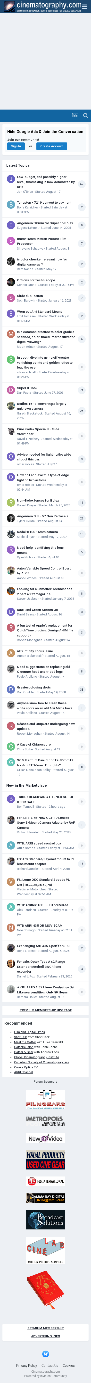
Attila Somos (26, 848)
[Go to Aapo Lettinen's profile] (11, 570)
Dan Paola (24, 392)
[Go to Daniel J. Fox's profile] (11, 964)
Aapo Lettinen (27, 578)
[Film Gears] (45, 1099)
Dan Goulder (25, 692)
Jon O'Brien (25, 191)
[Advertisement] (45, 61)
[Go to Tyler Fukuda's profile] (11, 518)
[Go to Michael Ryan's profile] (11, 534)
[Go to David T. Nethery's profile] (11, 431)
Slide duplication (30, 296)
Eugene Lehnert (28, 227)
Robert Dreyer (26, 505)
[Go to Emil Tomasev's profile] (11, 314)
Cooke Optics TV (26, 1067)
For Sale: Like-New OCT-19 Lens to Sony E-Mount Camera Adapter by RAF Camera (46, 822)
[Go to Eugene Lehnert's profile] (11, 225)
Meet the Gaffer (25, 1042)
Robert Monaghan (29, 640)
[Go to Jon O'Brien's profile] (11, 179)
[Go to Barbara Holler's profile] (11, 989)
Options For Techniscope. (36, 280)
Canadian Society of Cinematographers (41, 1062)
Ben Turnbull (25, 806)
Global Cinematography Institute (36, 1057)
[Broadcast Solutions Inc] (45, 1219)
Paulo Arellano (27, 676)
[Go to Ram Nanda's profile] (11, 261)
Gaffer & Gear (23, 1052)
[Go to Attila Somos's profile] (11, 845)
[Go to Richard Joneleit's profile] (11, 820)
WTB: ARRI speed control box (39, 843)
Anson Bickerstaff (29, 656)
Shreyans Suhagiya (30, 248)
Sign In (16, 146)
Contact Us (49, 1366)
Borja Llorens (26, 951)
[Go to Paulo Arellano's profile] (11, 669)
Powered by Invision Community (45, 1376)
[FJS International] (45, 1181)
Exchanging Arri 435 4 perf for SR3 (43, 946)
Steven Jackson (28, 598)
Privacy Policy (26, 1366)
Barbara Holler (27, 997)
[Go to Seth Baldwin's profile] (11, 298)
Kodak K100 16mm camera (37, 532)
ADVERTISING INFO (45, 1336)
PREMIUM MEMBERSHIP (45, 1328)
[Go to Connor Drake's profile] (11, 282)
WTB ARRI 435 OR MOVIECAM (40, 925)
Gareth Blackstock (30, 413)
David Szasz (25, 614)
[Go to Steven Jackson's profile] (11, 591)
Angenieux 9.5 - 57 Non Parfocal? (42, 516)
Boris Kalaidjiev (27, 207)
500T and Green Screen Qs (37, 610)
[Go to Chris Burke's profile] (11, 746)
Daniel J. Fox (26, 976)
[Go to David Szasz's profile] (11, 612)
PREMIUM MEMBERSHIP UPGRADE (46, 1010)
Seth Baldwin (26, 300)
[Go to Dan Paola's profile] (11, 390)
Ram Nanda (25, 269)
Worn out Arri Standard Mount (39, 311)
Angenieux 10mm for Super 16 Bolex (45, 223)
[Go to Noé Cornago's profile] (11, 928)
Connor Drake (26, 285)
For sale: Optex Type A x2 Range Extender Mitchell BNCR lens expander (41, 966)
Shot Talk (20, 1037)
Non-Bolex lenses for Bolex (38, 500)
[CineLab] (45, 1250)
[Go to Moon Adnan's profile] (11, 334)
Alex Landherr (26, 910)
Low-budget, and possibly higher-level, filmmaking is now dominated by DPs (46, 182)
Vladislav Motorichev (31, 889)
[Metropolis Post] (45, 1121)
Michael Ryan (26, 537)
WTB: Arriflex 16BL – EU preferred (42, 905)
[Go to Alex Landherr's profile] (11, 907)
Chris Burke (25, 749)
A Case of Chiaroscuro (34, 744)
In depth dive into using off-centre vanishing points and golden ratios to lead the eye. (45, 362)
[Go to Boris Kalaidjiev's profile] (11, 204)
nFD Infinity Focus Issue (35, 651)
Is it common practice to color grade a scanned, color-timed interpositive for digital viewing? (46, 337)
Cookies (69, 1366)
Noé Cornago (26, 930)
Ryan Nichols (26, 557)
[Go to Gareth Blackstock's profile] (11, 406)
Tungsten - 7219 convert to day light (44, 202)
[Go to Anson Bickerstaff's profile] (11, 653)
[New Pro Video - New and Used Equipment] (45, 1138)
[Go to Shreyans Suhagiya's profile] (11, 241)
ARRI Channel (23, 1072)
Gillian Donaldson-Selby (33, 770)
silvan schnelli (26, 372)
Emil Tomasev (26, 316)
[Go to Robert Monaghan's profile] (11, 627)
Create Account (51, 146)
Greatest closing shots (34, 687)
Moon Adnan (26, 346)
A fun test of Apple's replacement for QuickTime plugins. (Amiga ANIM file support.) (45, 630)
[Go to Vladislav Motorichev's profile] (11, 882)
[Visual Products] (45, 1159)
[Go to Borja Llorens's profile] (11, 948)
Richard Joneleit (28, 832)
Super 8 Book (27, 388)
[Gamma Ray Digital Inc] (45, 1198)
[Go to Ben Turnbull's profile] (11, 799)
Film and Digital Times (29, 1032)
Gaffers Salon (23, 1047)
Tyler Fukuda (26, 521)
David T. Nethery (28, 439)
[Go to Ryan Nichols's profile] (11, 550)
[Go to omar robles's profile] (11, 456)
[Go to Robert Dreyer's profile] (11, 502)
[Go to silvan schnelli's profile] (11, 359)
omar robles (25, 464)
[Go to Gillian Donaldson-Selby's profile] (11, 762)
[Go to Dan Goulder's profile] (11, 689)
